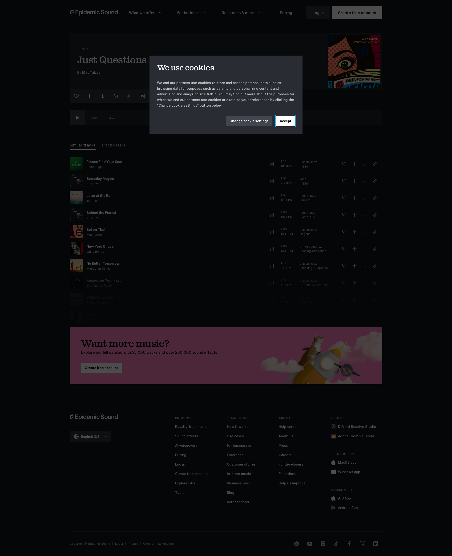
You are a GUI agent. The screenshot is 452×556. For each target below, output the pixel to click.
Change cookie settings (249, 121)
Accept (285, 121)
